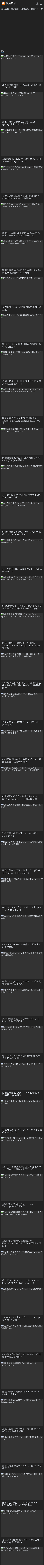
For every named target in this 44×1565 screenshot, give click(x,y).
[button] (41, 3)
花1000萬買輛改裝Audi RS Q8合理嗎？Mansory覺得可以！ (21, 1541)
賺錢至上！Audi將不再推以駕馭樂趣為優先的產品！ (21, 345)
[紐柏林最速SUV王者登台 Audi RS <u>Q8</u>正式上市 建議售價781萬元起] (22, 254)
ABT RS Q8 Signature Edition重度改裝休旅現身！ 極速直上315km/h (21, 1168)
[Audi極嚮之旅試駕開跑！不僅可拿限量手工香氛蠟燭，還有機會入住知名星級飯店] (22, 666)
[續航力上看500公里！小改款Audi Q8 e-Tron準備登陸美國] (22, 891)
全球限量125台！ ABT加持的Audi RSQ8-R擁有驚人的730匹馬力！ (20, 1504)
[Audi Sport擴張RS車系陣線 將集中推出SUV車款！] (22, 928)
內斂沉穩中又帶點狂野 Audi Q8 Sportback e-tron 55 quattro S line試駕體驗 (21, 645)
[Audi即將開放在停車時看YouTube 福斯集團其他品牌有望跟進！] (22, 743)
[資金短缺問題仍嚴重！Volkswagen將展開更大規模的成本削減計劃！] (22, 179)
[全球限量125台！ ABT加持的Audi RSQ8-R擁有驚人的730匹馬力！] (22, 1486)
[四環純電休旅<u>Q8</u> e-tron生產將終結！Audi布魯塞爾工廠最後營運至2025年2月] (22, 402)
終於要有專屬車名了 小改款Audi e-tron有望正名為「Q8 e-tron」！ (20, 1281)
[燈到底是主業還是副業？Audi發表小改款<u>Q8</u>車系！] (22, 706)
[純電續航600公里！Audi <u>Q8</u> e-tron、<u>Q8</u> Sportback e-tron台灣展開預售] (22, 780)
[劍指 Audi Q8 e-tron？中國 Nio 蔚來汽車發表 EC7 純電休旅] (22, 965)
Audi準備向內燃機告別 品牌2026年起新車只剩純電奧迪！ (21, 1355)
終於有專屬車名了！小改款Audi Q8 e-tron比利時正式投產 (21, 1020)
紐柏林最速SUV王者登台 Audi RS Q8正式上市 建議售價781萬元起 (21, 271)
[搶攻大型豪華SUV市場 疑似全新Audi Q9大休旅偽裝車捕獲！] (22, 1412)
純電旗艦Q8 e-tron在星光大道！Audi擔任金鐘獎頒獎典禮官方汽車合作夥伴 (22, 607)
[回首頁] (11, 3)
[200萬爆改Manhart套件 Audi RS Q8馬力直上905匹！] (22, 1301)
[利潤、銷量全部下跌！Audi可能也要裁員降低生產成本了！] (22, 365)
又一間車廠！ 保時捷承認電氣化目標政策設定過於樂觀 (21, 496)
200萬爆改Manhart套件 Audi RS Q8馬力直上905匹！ (21, 1318)
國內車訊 (5, 9)
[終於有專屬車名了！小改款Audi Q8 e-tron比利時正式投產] (22, 1002)
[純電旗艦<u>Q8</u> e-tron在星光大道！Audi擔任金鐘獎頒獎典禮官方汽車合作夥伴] (22, 589)
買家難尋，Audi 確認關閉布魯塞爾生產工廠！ (21, 308)
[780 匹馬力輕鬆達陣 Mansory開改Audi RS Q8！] (22, 817)
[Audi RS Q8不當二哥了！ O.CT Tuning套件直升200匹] (22, 1187)
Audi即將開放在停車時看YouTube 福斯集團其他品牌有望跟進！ (21, 760)
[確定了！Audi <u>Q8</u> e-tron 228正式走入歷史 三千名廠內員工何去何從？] (22, 216)
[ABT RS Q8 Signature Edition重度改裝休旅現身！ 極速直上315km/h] (22, 1150)
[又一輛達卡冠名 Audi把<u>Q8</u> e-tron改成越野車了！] (22, 552)
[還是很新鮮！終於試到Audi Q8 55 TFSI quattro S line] (22, 1375)
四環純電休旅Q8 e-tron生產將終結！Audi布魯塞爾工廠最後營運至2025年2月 (21, 420)
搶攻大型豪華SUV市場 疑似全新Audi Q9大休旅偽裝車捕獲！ (21, 1430)
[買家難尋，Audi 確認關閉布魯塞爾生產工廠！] (22, 291)
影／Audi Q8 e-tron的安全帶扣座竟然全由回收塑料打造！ (21, 1057)
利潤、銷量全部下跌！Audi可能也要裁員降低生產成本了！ (21, 382)
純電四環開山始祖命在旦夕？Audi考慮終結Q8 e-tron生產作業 (21, 533)
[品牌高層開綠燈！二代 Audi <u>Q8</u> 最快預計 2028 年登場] (22, 68)
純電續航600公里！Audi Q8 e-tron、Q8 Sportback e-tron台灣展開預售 (20, 797)
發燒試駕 (15, 9)
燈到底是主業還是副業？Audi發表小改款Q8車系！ (21, 723)
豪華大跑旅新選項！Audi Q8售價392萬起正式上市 (21, 1467)
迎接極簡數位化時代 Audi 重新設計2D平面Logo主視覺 (20, 1094)
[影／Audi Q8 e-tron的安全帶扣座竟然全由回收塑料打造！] (22, 1039)
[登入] (37, 3)
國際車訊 (25, 9)
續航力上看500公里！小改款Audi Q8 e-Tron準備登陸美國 (22, 908)
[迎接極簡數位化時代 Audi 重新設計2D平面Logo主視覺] (22, 1076)
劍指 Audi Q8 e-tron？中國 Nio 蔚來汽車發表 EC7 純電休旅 (21, 982)
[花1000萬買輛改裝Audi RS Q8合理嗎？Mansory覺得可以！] (22, 1523)
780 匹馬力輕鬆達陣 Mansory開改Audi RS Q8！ (20, 834)
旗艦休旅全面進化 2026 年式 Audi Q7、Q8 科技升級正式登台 (19, 123)
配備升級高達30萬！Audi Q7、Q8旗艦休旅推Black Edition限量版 (21, 871)
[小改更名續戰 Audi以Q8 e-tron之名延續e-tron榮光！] (22, 1113)
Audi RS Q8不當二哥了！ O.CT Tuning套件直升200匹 (18, 1205)
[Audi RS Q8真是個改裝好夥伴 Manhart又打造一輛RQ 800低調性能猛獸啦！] (22, 1224)
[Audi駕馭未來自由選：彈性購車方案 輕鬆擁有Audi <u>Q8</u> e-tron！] (22, 142)
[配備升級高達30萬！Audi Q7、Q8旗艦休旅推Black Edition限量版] (22, 854)
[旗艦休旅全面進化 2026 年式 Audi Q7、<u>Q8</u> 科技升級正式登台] (22, 105)
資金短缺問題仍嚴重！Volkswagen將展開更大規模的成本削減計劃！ (21, 197)
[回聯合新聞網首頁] (3, 3)
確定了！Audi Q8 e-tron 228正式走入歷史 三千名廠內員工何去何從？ (21, 234)
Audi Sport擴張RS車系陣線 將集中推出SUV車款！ (21, 945)
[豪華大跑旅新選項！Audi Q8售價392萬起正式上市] (22, 1449)
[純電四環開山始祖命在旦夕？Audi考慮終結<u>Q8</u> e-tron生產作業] (22, 515)
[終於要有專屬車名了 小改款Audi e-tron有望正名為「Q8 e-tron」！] (22, 1264)
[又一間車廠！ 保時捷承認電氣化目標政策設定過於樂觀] (22, 478)
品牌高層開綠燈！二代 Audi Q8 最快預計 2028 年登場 (21, 86)
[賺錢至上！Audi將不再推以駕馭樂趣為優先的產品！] (22, 328)
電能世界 (35, 9)
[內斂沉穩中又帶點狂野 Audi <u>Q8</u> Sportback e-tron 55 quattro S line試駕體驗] (22, 626)
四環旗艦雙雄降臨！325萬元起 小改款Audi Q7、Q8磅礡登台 (21, 459)
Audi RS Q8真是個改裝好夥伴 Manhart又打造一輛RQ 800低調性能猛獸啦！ (21, 1243)
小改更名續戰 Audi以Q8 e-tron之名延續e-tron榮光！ (22, 1131)
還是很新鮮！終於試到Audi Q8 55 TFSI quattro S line (21, 1393)
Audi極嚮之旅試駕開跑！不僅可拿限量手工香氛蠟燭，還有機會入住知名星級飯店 (21, 685)
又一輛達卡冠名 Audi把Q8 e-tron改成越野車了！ (22, 570)
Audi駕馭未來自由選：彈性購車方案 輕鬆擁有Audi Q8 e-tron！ (21, 160)
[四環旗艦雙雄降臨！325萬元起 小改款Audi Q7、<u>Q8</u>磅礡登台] (22, 441)
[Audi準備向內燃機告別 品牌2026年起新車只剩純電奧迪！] (22, 1338)
